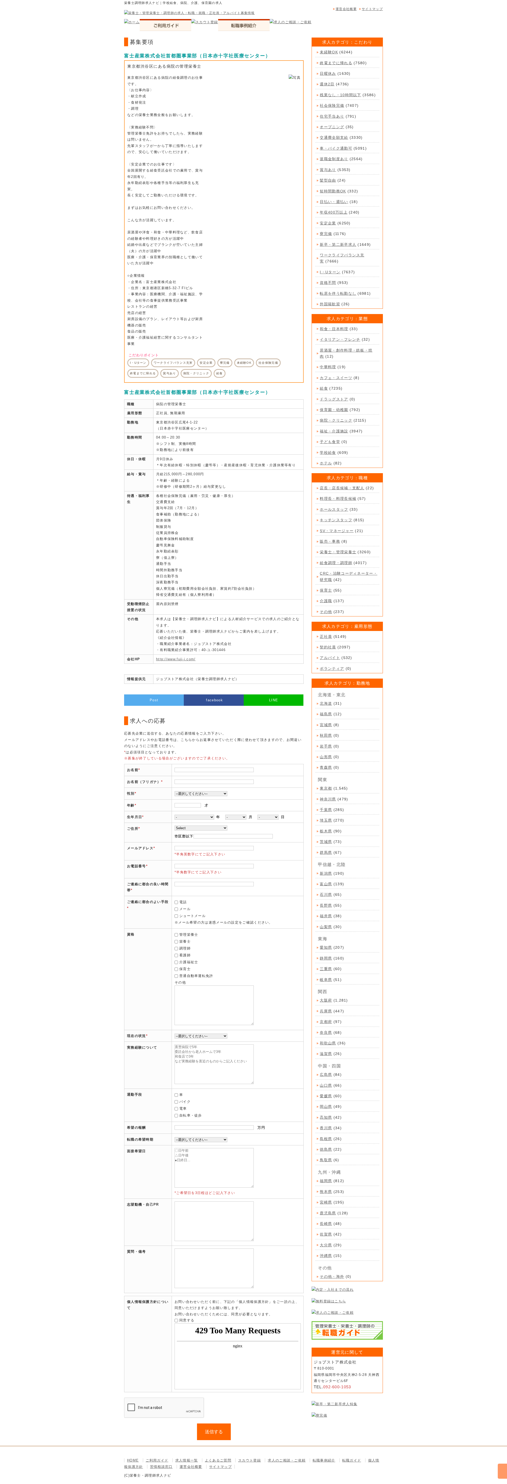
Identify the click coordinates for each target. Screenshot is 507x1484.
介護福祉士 (188, 962)
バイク (185, 1102)
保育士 (185, 969)
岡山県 (326, 1106)
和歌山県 (328, 1043)
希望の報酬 (136, 1128)
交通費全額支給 (334, 137)
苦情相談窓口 (161, 1467)
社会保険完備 (332, 105)
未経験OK (329, 52)
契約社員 (328, 647)
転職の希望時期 (140, 1139)
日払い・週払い (334, 202)
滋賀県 (326, 1054)
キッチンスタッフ (336, 520)
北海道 (326, 703)
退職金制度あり (334, 159)
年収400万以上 (333, 212)
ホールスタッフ (334, 509)
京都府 (326, 1022)
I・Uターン (330, 272)
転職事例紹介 (324, 1460)
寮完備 (326, 234)
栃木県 (326, 831)
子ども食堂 (330, 442)
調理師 (185, 948)
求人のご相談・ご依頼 (287, 1460)
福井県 (326, 916)
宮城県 (326, 725)
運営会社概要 (346, 9)
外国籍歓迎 (330, 304)
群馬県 (326, 852)
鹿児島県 (328, 1213)
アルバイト (330, 658)
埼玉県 (326, 820)
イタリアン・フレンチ (340, 339)
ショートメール (192, 916)
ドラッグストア (334, 399)
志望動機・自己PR (143, 1204)
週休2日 (327, 84)
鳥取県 (326, 1160)
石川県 (326, 894)
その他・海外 (332, 1276)
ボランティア (332, 668)
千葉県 (326, 810)
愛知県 (326, 947)
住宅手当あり (332, 116)
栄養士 (185, 941)
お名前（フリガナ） (144, 782)
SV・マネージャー (337, 531)
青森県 (326, 767)
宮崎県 (326, 1202)
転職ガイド (351, 1460)
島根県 (326, 1139)
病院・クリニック (336, 420)
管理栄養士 (188, 935)
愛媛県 (326, 1096)
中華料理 (328, 367)
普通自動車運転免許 (196, 976)
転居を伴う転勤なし (338, 293)
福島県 (326, 714)
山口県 (326, 1085)
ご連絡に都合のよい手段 (147, 902)
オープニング (332, 127)
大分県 (326, 1245)
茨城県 (326, 842)
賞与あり (328, 170)
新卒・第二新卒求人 (338, 244)
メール (185, 909)
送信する (214, 1431)
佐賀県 (326, 1234)
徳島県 (326, 1149)
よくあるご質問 (218, 1460)
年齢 (131, 805)
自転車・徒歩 (190, 1115)
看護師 (185, 955)
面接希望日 (136, 1151)
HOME (133, 1460)
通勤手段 (134, 1094)
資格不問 (328, 282)
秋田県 (326, 735)
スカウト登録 (249, 1460)
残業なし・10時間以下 (340, 95)
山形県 (326, 757)
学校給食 (328, 452)
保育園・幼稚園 (334, 410)
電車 (183, 1108)
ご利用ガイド (157, 1460)
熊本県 (326, 1192)
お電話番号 (136, 866)
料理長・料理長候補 (338, 498)
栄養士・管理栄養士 (338, 552)
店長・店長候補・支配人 (342, 488)
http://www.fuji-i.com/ (176, 659)
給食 (324, 388)
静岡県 (326, 958)
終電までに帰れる (336, 63)
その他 (326, 612)
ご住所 (132, 829)
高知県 (326, 1117)
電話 (183, 902)
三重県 (326, 969)
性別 (131, 793)
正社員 (326, 636)
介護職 (326, 601)
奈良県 (326, 1032)
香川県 (326, 1128)
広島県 (326, 1074)
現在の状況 (136, 1036)
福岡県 (326, 1181)
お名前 (132, 770)
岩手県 (326, 746)
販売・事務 (330, 541)
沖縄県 (326, 1255)
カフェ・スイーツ (336, 378)
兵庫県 (326, 1011)
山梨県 (326, 927)
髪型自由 (328, 180)
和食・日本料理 (334, 329)
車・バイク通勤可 (336, 148)
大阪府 (326, 1000)
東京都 (326, 788)
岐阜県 (326, 980)
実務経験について (142, 1047)
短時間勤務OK (333, 191)
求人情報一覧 (186, 1460)
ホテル (326, 463)
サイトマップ (372, 9)
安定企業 (328, 223)
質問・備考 (136, 1251)
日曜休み (328, 73)
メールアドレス (140, 848)
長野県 (326, 905)
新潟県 (326, 873)
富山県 (326, 884)
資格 (131, 934)
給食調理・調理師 (336, 563)
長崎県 (326, 1224)
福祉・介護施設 (334, 431)
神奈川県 (328, 799)
